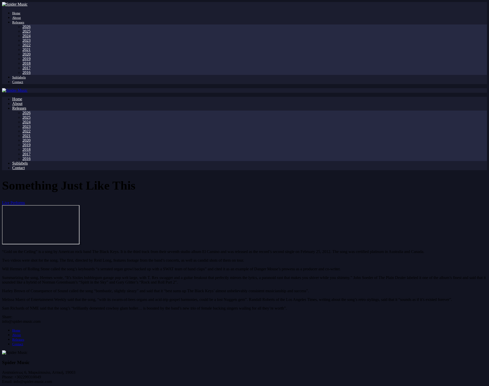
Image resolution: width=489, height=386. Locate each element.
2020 (26, 54)
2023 (26, 40)
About (16, 18)
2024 (26, 36)
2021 (26, 49)
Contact (17, 82)
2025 (26, 31)
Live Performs (13, 203)
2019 (26, 59)
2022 (26, 45)
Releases (18, 22)
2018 (26, 63)
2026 (26, 26)
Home (16, 13)
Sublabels (19, 77)
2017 (26, 68)
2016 (26, 72)
